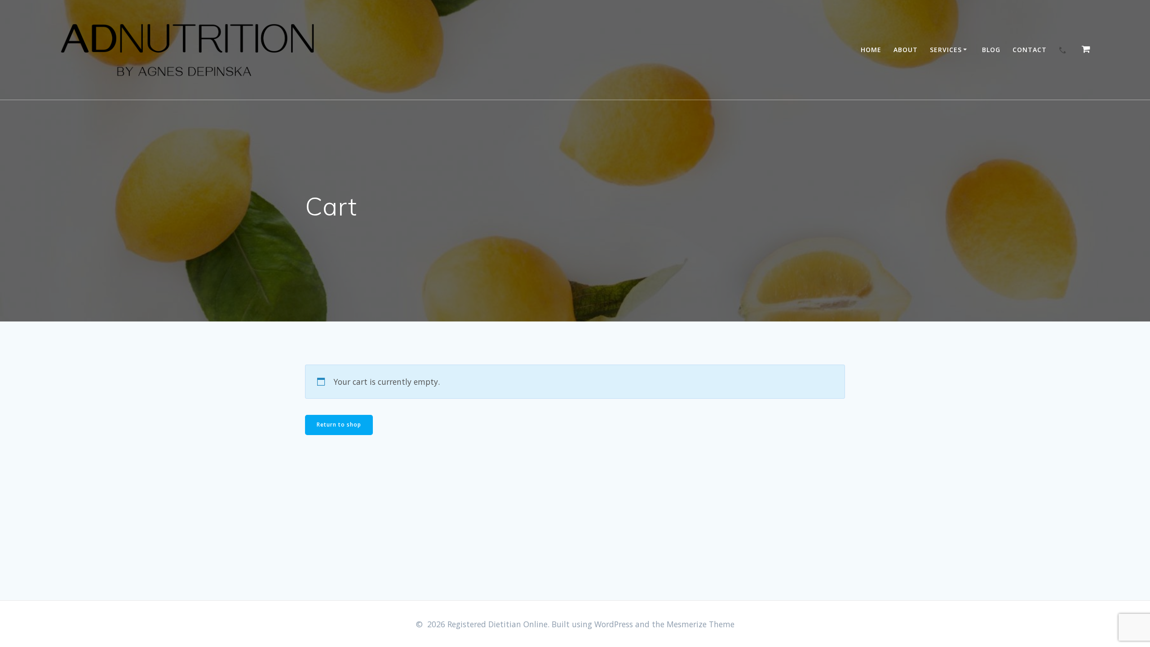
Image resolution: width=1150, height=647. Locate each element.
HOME (871, 49)
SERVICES (946, 49)
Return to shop (339, 424)
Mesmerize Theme (700, 624)
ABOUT (905, 49)
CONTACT (1030, 49)
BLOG (991, 49)
